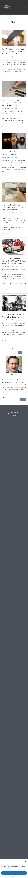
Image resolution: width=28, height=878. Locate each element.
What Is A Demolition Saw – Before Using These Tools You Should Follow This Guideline (13, 261)
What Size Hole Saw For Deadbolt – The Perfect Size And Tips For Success (12, 207)
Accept (14, 873)
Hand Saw (14, 57)
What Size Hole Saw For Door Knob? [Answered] (13, 153)
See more (10, 392)
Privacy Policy (14, 876)
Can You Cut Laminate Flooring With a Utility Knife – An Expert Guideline (13, 102)
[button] (26, 861)
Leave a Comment (6, 57)
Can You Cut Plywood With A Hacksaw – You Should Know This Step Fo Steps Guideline (13, 51)
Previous (14, 349)
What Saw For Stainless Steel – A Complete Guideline (13, 315)
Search (3, 397)
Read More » (5, 76)
